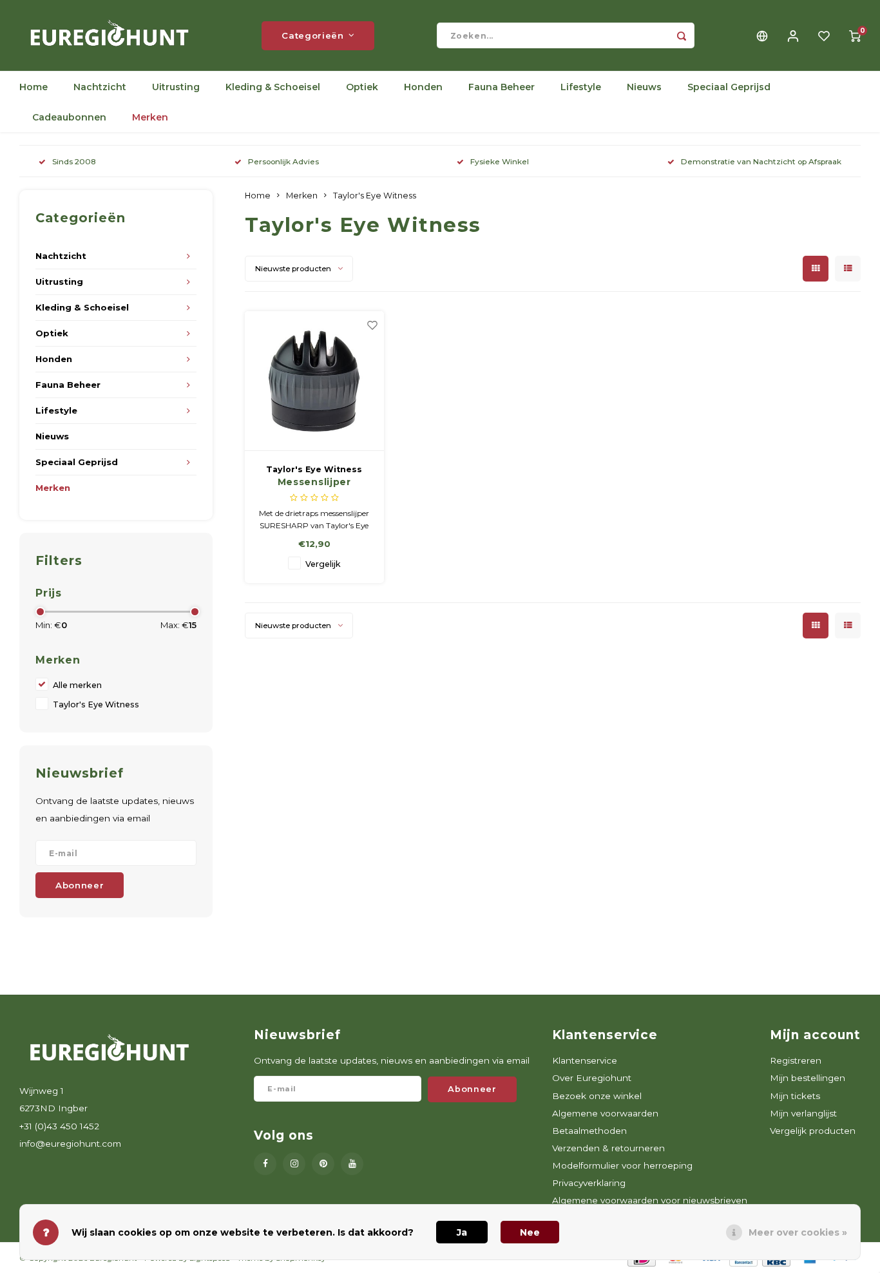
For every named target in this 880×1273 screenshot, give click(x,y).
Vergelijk (323, 564)
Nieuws (644, 87)
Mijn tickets (795, 1096)
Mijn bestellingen (807, 1078)
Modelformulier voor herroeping (622, 1165)
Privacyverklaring (589, 1183)
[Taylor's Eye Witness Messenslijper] (315, 381)
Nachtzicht (99, 87)
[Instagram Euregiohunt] (294, 1164)
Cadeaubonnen (69, 117)
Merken (150, 117)
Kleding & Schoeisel (272, 87)
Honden (423, 87)
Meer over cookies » (798, 1232)
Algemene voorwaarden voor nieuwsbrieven (649, 1200)
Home (33, 87)
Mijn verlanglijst (803, 1113)
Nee (530, 1232)
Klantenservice (584, 1060)
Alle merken (77, 685)
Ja (462, 1232)
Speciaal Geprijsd (728, 87)
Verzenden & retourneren (608, 1148)
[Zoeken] (681, 35)
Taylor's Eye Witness (96, 704)
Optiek (362, 87)
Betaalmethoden (589, 1130)
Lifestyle (580, 87)
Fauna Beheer (501, 87)
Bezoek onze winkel (597, 1096)
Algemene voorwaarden (605, 1113)
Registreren (795, 1060)
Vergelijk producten (813, 1130)
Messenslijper (314, 482)
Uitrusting (176, 87)
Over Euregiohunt (591, 1078)
